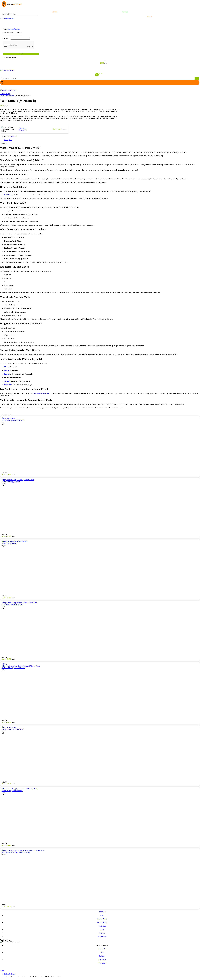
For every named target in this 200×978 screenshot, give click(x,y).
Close (2, 970)
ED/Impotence (9, 95)
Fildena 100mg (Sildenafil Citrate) (13, 729)
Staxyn (6, 374)
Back (11, 976)
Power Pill (48, 976)
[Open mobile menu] (100, 67)
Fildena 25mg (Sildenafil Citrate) (12, 791)
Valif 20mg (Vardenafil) (22, 129)
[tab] (102, 140)
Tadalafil (7, 381)
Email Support (9, 8)
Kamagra (36, 976)
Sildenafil (7, 385)
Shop (4, 20)
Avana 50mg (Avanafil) (9, 543)
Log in (21, 53)
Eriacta (24, 976)
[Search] (196, 14)
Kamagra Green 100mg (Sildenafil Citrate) (16, 852)
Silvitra (59, 976)
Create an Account (13, 29)
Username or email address (12, 32)
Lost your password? (9, 57)
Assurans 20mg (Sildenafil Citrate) (13, 420)
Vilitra (6, 370)
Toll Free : (13, 4)
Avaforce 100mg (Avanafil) (11, 482)
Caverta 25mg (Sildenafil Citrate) (12, 604)
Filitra (6, 367)
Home (2, 95)
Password (6, 38)
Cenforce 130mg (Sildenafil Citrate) (13, 668)
